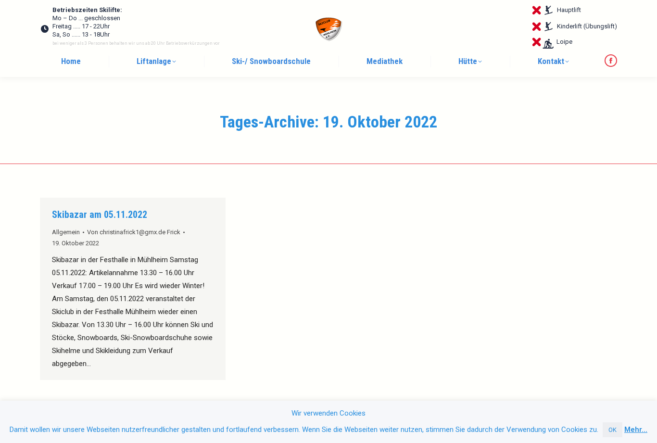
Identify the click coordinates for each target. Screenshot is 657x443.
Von (133, 232)
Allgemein (66, 232)
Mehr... (635, 429)
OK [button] (612, 429)
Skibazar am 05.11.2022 (99, 214)
